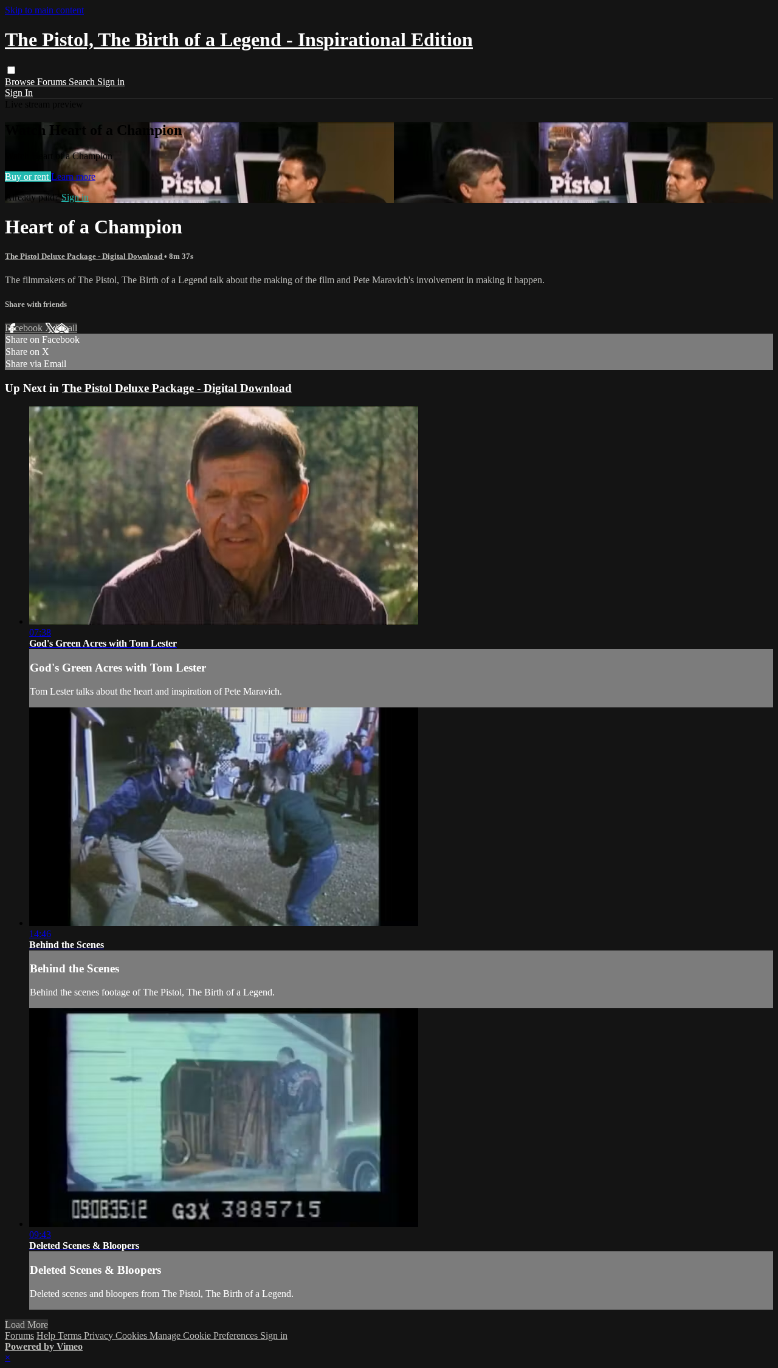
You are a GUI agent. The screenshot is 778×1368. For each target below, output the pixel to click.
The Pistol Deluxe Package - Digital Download (84, 256)
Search (83, 82)
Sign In (19, 93)
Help (47, 1335)
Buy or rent (28, 176)
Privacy (99, 1335)
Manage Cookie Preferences (205, 1335)
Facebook (25, 328)
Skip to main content (44, 10)
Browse (21, 82)
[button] (11, 70)
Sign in (111, 82)
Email (66, 328)
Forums (53, 82)
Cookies (132, 1335)
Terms (71, 1335)
